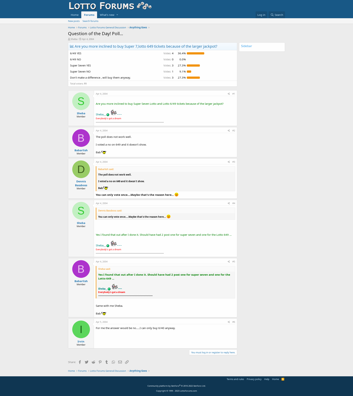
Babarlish (81, 150)
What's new (107, 15)
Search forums (90, 21)
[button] (117, 14)
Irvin (81, 341)
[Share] (229, 94)
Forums (89, 15)
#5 (233, 261)
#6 (233, 321)
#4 (233, 203)
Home (75, 15)
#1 (233, 93)
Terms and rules (235, 379)
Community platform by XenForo (176, 385)
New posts (74, 21)
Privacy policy (254, 379)
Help (266, 379)
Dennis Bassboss (81, 183)
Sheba (74, 39)
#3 (233, 161)
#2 (233, 130)
